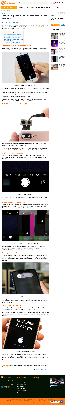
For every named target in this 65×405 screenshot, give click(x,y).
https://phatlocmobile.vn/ (43, 369)
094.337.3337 (60, 2)
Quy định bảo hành (21, 388)
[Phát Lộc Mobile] (8, 2)
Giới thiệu (19, 380)
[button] (61, 401)
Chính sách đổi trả (20, 386)
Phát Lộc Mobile (15, 22)
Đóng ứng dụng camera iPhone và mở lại (13, 39)
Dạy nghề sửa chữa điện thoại (39, 385)
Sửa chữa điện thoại (37, 378)
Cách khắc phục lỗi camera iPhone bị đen (12, 36)
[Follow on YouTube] (8, 387)
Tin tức (8, 10)
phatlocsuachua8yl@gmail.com (10, 384)
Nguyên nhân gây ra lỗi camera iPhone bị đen (13, 34)
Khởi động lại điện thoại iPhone (11, 40)
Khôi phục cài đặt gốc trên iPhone (12, 42)
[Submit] (45, 3)
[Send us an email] (4, 387)
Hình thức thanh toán (21, 390)
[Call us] (6, 387)
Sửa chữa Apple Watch (38, 382)
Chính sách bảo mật (21, 382)
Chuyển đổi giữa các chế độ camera (12, 37)
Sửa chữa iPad (36, 380)
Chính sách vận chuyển (21, 384)
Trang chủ (3, 10)
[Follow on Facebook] (2, 387)
